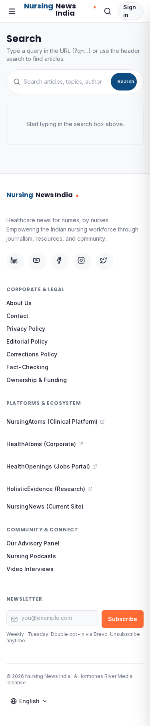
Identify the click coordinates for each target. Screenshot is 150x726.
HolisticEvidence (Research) (45, 488)
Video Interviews (30, 568)
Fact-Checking (27, 367)
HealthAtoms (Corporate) (41, 443)
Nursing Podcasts (31, 556)
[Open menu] (12, 11)
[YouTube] (37, 261)
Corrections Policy (31, 354)
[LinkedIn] (15, 261)
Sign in (129, 11)
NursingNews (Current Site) (45, 506)
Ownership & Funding (36, 379)
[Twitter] (105, 261)
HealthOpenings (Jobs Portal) (48, 466)
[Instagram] (82, 261)
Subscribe (122, 618)
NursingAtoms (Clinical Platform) (52, 421)
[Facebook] (60, 261)
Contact (17, 315)
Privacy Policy (25, 328)
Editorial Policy (27, 341)
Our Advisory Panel (33, 543)
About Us (19, 303)
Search (125, 81)
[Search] (107, 11)
